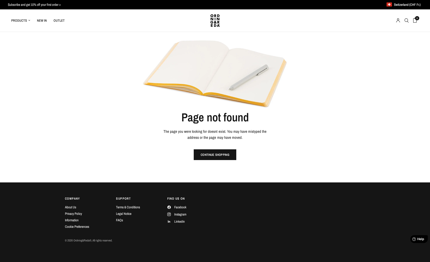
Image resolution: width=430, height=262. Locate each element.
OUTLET (59, 20)
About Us (70, 207)
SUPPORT (123, 198)
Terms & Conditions (128, 207)
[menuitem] (22, 20)
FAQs (119, 220)
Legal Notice (123, 213)
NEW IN (42, 20)
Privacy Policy (73, 213)
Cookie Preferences (77, 226)
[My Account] (398, 20)
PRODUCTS (19, 20)
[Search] (406, 20)
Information (72, 220)
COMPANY (72, 198)
